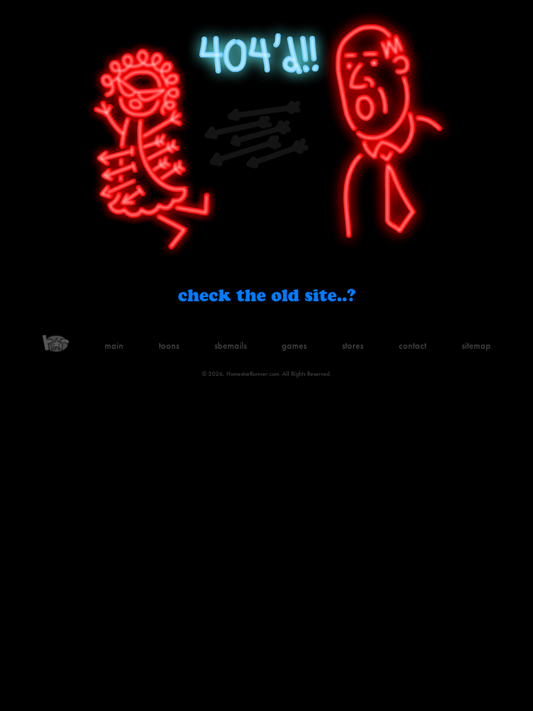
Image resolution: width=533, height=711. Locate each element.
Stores (352, 345)
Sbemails (230, 345)
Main (114, 345)
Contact (412, 345)
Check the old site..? (267, 295)
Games (294, 345)
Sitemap (476, 345)
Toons (169, 345)
